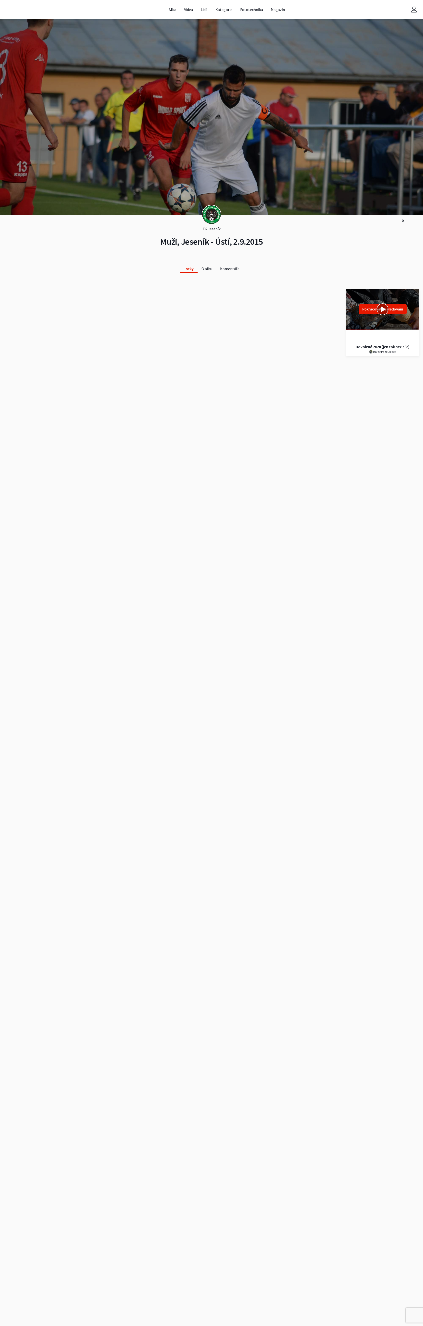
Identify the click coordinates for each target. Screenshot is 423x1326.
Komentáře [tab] (229, 268)
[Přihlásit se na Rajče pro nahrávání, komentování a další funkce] (414, 9)
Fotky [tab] (189, 268)
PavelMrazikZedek (384, 352)
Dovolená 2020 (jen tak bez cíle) (383, 346)
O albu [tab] (206, 268)
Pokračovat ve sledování (382, 309)
